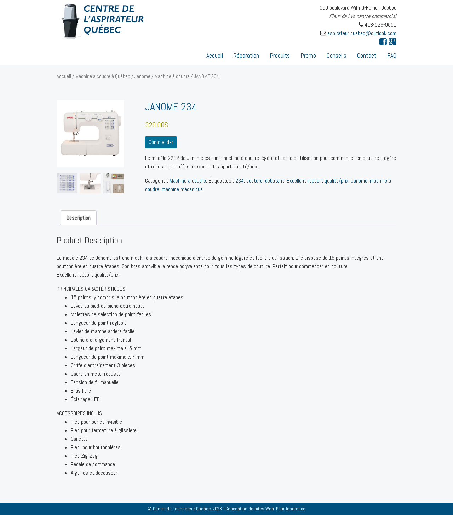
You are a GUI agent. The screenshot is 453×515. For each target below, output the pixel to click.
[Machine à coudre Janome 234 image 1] (90, 133)
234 (239, 180)
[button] (226, 388)
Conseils (336, 55)
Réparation (246, 55)
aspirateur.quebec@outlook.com (361, 33)
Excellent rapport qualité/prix (318, 180)
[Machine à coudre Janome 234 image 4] (113, 183)
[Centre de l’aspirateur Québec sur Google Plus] (392, 41)
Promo (308, 55)
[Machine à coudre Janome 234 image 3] (90, 183)
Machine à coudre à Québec (102, 76)
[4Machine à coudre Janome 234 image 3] (67, 183)
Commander (161, 142)
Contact (367, 55)
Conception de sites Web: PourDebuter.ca (265, 509)
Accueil (214, 55)
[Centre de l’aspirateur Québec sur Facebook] (383, 41)
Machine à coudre (172, 76)
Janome (142, 76)
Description (79, 217)
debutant (274, 180)
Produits (280, 55)
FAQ (391, 55)
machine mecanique (182, 189)
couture (254, 180)
